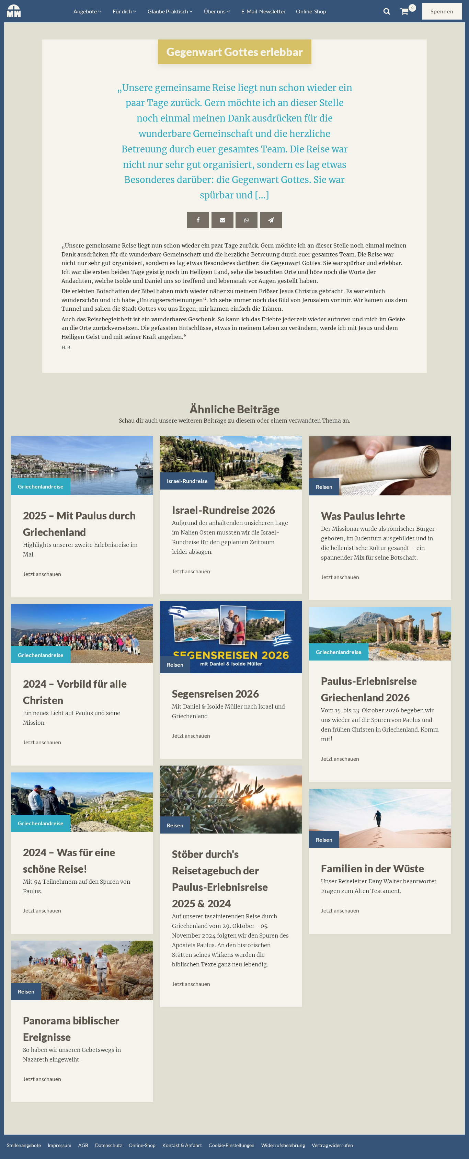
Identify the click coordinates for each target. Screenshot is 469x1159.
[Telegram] (271, 220)
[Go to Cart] (408, 11)
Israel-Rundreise (187, 481)
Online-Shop (142, 1145)
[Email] (222, 220)
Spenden (442, 11)
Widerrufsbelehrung (283, 1145)
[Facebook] (198, 220)
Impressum (59, 1145)
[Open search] (386, 11)
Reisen (26, 991)
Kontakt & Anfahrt (182, 1145)
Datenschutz (108, 1145)
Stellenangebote (24, 1145)
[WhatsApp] (247, 220)
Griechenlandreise (41, 486)
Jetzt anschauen (42, 574)
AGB (83, 1145)
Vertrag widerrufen (332, 1145)
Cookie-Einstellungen (231, 1145)
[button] (87, 11)
